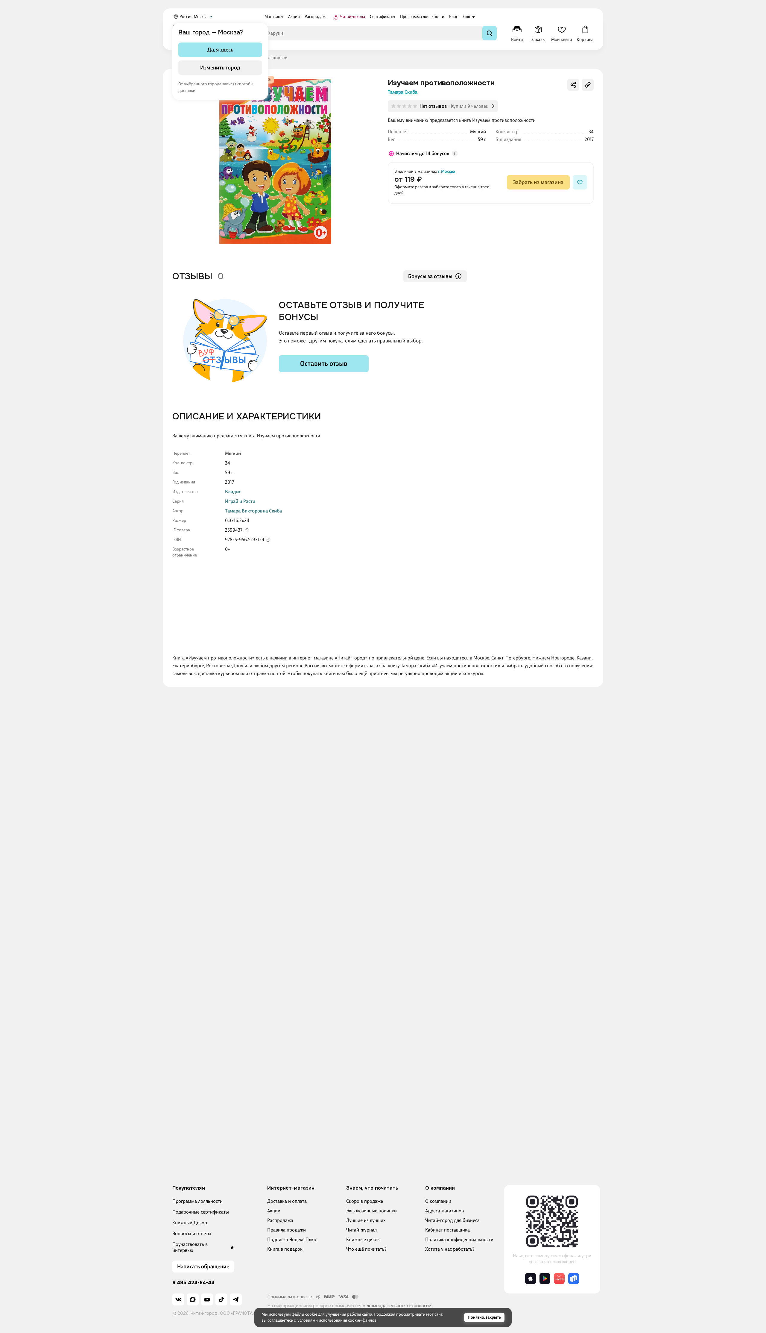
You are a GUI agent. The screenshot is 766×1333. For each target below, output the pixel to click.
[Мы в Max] (193, 1299)
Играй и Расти (240, 501)
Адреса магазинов (444, 1211)
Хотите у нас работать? (450, 1249)
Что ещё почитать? (366, 1249)
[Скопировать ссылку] (588, 85)
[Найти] (489, 33)
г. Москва (446, 171)
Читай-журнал (361, 1230)
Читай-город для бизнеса (452, 1220)
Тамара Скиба (402, 92)
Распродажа (280, 1220)
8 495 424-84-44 (193, 1283)
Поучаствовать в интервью (190, 1247)
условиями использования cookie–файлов (336, 1320)
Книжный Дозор (189, 1223)
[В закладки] (580, 182)
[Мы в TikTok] (221, 1299)
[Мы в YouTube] (207, 1299)
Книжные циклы (363, 1239)
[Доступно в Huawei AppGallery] (559, 1278)
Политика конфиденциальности (459, 1239)
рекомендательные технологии (397, 1306)
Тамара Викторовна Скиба (253, 511)
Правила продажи (286, 1230)
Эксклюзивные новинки (371, 1211)
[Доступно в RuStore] (573, 1278)
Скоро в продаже (364, 1201)
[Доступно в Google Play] (544, 1278)
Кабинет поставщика (447, 1230)
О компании (438, 1201)
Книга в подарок (285, 1249)
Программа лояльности (197, 1201)
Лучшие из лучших (366, 1220)
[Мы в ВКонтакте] (178, 1299)
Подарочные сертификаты (200, 1212)
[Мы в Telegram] (236, 1299)
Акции (273, 1211)
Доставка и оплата (287, 1201)
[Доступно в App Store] (530, 1278)
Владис (233, 492)
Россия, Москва (194, 16)
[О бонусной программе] (454, 153)
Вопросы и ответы (191, 1233)
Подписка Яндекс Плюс (292, 1239)
